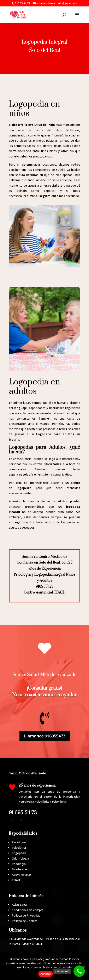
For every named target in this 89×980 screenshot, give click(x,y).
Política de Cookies (24, 921)
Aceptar (45, 973)
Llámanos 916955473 (44, 736)
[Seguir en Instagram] (20, 820)
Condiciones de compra (27, 910)
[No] (84, 967)
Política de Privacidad (26, 915)
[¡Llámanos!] (79, 971)
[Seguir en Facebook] (12, 820)
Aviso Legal (19, 905)
